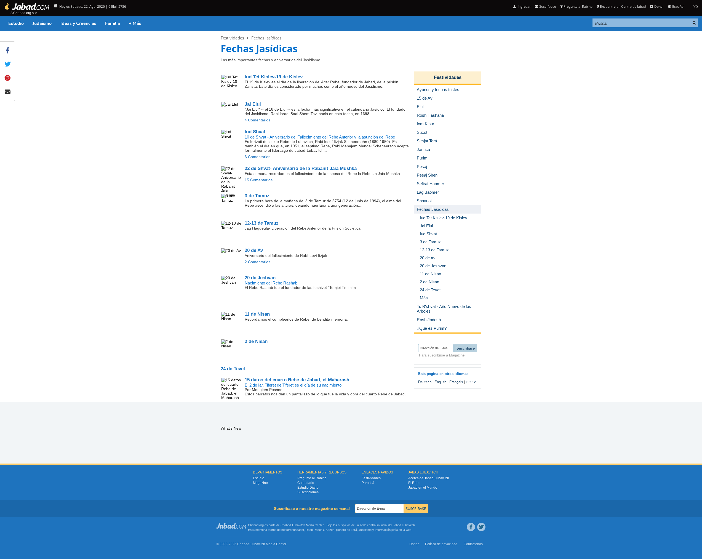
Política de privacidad (441, 544)
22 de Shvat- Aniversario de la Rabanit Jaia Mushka (301, 168)
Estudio (16, 23)
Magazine (260, 483)
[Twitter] (481, 527)
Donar (659, 6)
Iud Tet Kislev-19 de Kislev (274, 76)
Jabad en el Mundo (422, 487)
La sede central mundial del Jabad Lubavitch (385, 525)
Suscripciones (308, 492)
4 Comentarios (257, 120)
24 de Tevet (233, 368)
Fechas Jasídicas (266, 38)
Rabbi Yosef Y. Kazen (320, 529)
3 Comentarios (257, 157)
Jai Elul (253, 104)
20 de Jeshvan (260, 277)
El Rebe (414, 483)
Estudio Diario (308, 487)
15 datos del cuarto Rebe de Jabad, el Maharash (297, 379)
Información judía (387, 529)
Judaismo (365, 529)
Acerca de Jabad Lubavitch (428, 478)
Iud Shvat (255, 131)
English (440, 382)
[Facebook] (471, 527)
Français (456, 382)
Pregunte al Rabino (578, 6)
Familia (112, 23)
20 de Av (254, 250)
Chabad (286, 525)
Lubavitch (298, 525)
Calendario (305, 483)
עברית (471, 382)
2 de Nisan (256, 341)
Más (424, 298)
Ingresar (524, 6)
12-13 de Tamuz (262, 223)
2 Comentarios (257, 262)
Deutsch (424, 382)
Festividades (232, 38)
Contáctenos (473, 544)
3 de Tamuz (257, 195)
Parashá (368, 483)
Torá (354, 529)
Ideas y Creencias (78, 23)
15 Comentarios (259, 180)
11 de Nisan (257, 314)
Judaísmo (42, 23)
